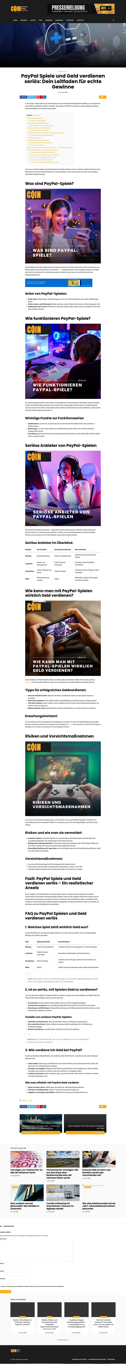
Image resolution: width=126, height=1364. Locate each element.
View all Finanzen (62, 1340)
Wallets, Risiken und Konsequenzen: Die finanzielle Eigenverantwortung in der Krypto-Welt (49, 1324)
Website (2, 1278)
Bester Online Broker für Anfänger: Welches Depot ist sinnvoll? (22, 1322)
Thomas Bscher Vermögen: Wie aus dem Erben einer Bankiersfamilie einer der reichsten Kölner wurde (62, 1174)
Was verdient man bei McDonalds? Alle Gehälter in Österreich (24, 1206)
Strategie (28, 682)
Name (2, 1263)
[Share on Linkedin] (44, 97)
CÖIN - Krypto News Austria (20, 1359)
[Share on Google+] (37, 97)
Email (2, 1271)
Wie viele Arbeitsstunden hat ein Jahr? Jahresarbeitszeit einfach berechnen (98, 1206)
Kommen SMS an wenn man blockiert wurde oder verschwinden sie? (96, 1173)
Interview (70, 20)
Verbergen (36, 115)
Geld (59, 270)
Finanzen (23, 20)
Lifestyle (80, 20)
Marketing (59, 20)
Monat (70, 724)
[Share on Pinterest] (41, 97)
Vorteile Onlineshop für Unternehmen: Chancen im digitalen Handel (60, 1206)
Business (49, 20)
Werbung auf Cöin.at (79, 1359)
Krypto (33, 20)
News (15, 20)
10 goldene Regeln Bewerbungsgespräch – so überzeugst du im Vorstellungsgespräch (76, 1323)
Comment (3, 1239)
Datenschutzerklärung (97, 1359)
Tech (40, 20)
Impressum (111, 1359)
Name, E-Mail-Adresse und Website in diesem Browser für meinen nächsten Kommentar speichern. (32, 1286)
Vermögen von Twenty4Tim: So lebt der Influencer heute (26, 1171)
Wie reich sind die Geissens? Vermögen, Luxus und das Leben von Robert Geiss (103, 1323)
